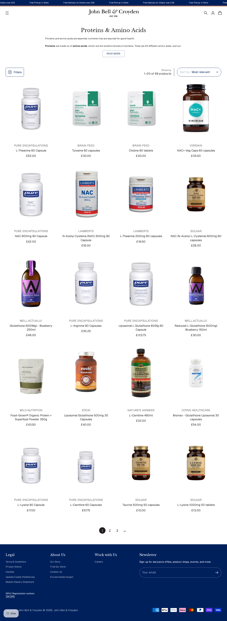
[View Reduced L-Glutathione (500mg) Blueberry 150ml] (196, 283)
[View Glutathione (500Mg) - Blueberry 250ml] (31, 283)
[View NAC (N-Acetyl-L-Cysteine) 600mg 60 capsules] (196, 194)
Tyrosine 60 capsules (86, 150)
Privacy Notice (13, 566)
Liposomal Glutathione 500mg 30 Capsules (86, 417)
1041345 (10, 596)
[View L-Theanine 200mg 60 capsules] (141, 194)
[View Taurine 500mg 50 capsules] (141, 463)
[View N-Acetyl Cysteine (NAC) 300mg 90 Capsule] (86, 194)
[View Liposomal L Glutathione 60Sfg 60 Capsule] (141, 283)
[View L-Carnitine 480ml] (141, 373)
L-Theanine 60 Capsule (31, 150)
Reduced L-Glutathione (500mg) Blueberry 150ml (196, 327)
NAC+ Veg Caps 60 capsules (196, 150)
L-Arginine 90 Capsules (86, 326)
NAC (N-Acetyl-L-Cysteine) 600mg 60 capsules (196, 238)
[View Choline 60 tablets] (141, 108)
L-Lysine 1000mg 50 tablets (196, 505)
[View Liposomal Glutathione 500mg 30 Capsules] (86, 373)
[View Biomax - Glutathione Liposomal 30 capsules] (196, 373)
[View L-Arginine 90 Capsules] (86, 283)
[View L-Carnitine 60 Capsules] (86, 463)
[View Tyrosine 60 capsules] (86, 108)
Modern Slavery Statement (20, 581)
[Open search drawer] (205, 12)
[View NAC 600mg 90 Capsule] (31, 194)
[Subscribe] (217, 572)
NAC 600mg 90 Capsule (31, 236)
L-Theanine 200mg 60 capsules (141, 236)
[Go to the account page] (212, 12)
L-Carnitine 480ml (141, 415)
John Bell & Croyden (66, 610)
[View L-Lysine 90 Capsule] (31, 463)
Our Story (55, 561)
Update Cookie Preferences (20, 576)
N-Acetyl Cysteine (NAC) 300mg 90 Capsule (86, 238)
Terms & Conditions (16, 561)
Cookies (10, 571)
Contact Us (56, 571)
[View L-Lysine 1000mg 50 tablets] (196, 463)
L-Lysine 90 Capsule (31, 505)
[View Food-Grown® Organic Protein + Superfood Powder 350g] (31, 373)
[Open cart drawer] (219, 12)
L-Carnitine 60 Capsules (86, 505)
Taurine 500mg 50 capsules (141, 505)
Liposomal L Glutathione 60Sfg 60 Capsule (141, 327)
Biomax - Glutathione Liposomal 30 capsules (196, 417)
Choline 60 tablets (141, 150)
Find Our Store (58, 566)
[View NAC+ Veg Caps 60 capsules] (196, 108)
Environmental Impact (61, 576)
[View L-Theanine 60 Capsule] (31, 108)
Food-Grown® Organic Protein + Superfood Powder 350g (31, 417)
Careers (99, 561)
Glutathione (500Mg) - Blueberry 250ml (31, 327)
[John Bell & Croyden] (113, 13)
